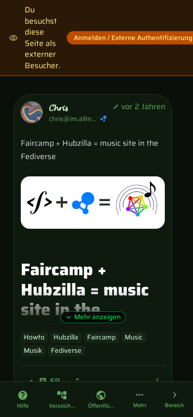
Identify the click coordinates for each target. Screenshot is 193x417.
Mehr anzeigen (97, 317)
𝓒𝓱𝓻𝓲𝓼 (58, 108)
